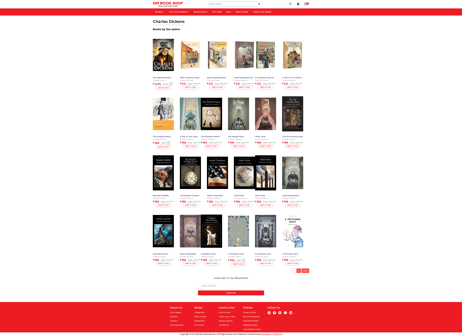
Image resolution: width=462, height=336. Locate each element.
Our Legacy (175, 312)
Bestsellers (199, 321)
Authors (174, 316)
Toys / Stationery (177, 12)
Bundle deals (200, 12)
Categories (199, 312)
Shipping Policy (250, 325)
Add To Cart (163, 88)
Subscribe (231, 293)
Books (158, 12)
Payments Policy (251, 321)
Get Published (176, 325)
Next (305, 271)
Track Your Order (262, 12)
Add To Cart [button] (190, 87)
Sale (228, 12)
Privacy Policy (249, 312)
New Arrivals (200, 316)
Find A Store (242, 12)
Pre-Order (199, 325)
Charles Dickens (159, 80)
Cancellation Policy (252, 329)
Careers (174, 321)
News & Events (226, 321)
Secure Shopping (251, 316)
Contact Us (224, 325)
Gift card (217, 12)
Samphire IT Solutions (271, 334)
